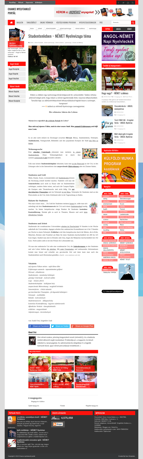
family (105, 206)
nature (105, 214)
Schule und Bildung (77, 42)
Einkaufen (123, 201)
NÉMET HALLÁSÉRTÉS (125, 256)
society (105, 225)
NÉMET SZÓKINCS (126, 243)
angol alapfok (13, 73)
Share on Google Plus (84, 326)
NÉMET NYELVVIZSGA (125, 251)
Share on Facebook (41, 326)
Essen (122, 204)
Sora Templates (130, 456)
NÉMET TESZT (125, 259)
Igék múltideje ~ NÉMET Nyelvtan (31, 430)
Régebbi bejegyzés (92, 406)
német (31, 42)
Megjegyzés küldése (37, 401)
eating (105, 199)
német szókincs (59, 42)
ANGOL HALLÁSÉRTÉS (108, 249)
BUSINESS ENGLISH (110, 245)
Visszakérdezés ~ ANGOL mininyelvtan (123, 107)
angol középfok (14, 69)
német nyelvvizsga (49, 42)
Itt (46, 106)
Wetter (122, 230)
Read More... (129, 97)
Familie (122, 206)
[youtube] (128, 2)
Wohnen (122, 232)
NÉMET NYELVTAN (126, 240)
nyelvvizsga (68, 42)
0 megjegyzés (117, 97)
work (104, 232)
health (105, 209)
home (105, 212)
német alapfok (14, 91)
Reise (122, 225)
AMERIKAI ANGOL (109, 257)
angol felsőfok (14, 78)
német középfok (14, 100)
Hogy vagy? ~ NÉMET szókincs (115, 93)
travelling (106, 230)
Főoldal (62, 406)
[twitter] (123, 2)
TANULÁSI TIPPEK (109, 272)
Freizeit (122, 209)
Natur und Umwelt (125, 222)
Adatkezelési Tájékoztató (102, 431)
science (105, 219)
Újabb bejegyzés (33, 406)
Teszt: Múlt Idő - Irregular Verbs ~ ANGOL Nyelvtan (124, 121)
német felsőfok (14, 96)
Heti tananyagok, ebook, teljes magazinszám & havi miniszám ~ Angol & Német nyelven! (17, 49)
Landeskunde (124, 214)
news (105, 217)
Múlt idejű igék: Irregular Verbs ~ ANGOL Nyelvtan (123, 135)
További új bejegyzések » (110, 62)
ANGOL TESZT (108, 260)
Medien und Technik (126, 217)
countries (106, 196)
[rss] (132, 2)
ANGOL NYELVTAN (109, 240)
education (106, 201)
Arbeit (122, 196)
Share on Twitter (62, 326)
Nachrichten (124, 219)
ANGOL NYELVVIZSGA (108, 254)
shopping (106, 222)
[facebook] (118, 2)
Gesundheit (123, 212)
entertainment (107, 204)
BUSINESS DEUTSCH (123, 246)
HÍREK (105, 270)
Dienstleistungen (125, 199)
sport (104, 227)
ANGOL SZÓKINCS (109, 243)
